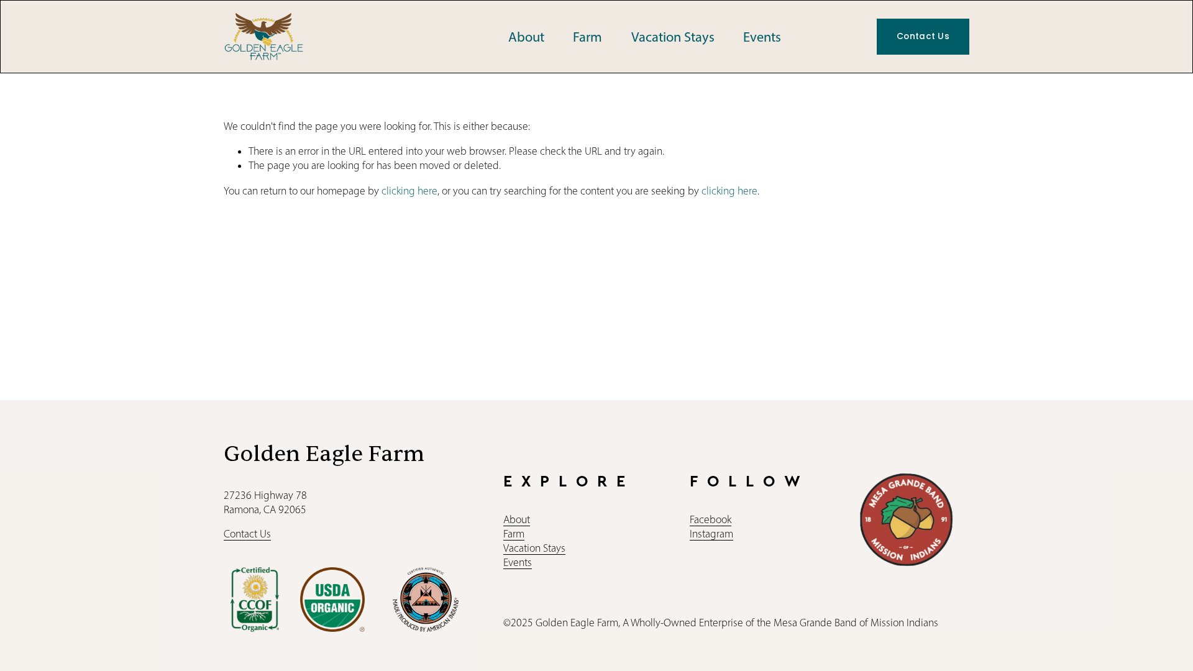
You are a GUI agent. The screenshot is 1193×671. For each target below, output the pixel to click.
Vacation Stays (673, 37)
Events (762, 37)
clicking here (409, 191)
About (526, 37)
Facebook (710, 519)
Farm (587, 37)
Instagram (711, 533)
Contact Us (923, 36)
